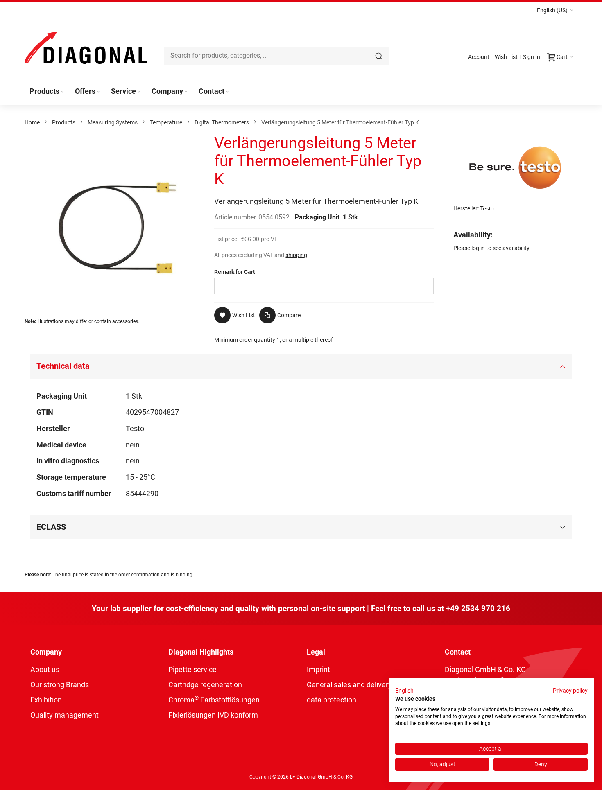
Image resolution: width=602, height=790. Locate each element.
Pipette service (192, 669)
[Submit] (379, 56)
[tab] (301, 366)
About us (44, 669)
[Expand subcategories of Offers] (98, 92)
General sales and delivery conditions (367, 684)
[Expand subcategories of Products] (62, 92)
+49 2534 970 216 (478, 608)
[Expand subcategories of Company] (186, 92)
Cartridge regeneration (205, 684)
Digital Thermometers (222, 122)
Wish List (506, 57)
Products (63, 122)
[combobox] (276, 56)
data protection (331, 699)
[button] (555, 10)
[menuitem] (47, 91)
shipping (296, 255)
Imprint (318, 669)
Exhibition (46, 699)
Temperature (166, 122)
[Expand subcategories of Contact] (227, 92)
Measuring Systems (113, 122)
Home (32, 122)
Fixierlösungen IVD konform (213, 715)
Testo (487, 208)
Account (478, 57)
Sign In (531, 57)
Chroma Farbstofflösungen (214, 699)
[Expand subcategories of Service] (139, 92)
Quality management (64, 715)
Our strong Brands (59, 684)
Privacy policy (570, 690)
